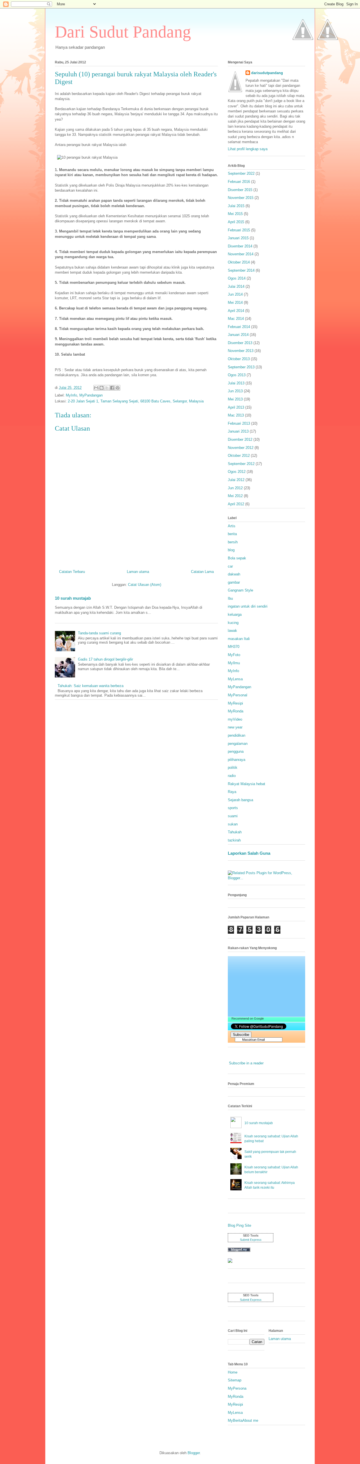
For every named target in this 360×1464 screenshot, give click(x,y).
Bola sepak (237, 558)
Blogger (194, 1453)
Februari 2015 (239, 230)
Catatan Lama (202, 572)
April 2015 (236, 222)
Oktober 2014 (239, 262)
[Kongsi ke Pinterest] (117, 388)
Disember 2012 (240, 439)
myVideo (235, 719)
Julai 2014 (236, 286)
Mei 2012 (235, 496)
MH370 (233, 646)
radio (232, 776)
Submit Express (251, 1239)
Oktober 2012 (239, 455)
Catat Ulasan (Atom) (144, 585)
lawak (232, 630)
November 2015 (240, 198)
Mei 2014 (235, 302)
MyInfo (71, 395)
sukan (233, 824)
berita (232, 534)
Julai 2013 (236, 383)
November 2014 (240, 254)
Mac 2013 (236, 415)
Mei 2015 (235, 214)
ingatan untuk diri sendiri (247, 606)
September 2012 (241, 464)
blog (231, 550)
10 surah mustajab (73, 598)
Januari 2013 (238, 431)
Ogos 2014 (237, 278)
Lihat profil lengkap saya (247, 149)
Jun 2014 (235, 294)
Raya (232, 792)
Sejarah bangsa (240, 800)
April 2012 (236, 504)
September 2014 (241, 270)
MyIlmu (234, 663)
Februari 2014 (239, 327)
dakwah (234, 574)
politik (232, 767)
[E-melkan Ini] (96, 388)
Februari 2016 (239, 182)
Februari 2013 (239, 423)
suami (233, 816)
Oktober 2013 (239, 359)
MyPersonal (237, 695)
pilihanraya (236, 760)
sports (233, 808)
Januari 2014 (238, 335)
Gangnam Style (240, 590)
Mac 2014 (236, 318)
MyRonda (235, 711)
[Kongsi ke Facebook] (112, 388)
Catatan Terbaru (72, 572)
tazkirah (234, 840)
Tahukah (235, 832)
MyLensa (235, 679)
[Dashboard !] (328, 56)
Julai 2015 (236, 206)
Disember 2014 (240, 246)
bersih (233, 542)
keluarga (235, 614)
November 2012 (240, 448)
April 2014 (236, 311)
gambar (234, 582)
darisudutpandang (267, 73)
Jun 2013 (235, 391)
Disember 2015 (240, 190)
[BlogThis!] (101, 388)
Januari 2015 (238, 238)
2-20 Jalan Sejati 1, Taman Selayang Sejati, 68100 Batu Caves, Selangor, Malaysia (136, 401)
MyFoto (234, 655)
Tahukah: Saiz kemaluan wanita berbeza (90, 686)
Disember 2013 (240, 343)
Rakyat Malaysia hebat (246, 784)
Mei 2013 (235, 399)
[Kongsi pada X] (107, 388)
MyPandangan (91, 395)
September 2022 (241, 173)
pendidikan (236, 735)
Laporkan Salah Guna (249, 853)
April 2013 (236, 407)
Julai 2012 (236, 480)
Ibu (230, 598)
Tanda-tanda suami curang (99, 633)
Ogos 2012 (237, 471)
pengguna (236, 751)
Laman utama (138, 572)
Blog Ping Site (239, 1225)
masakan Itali (239, 639)
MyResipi (235, 703)
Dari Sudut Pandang (123, 32)
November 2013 (240, 351)
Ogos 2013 (237, 375)
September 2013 (241, 367)
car (230, 566)
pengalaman (238, 743)
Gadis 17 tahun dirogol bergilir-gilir (105, 659)
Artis (231, 526)
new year (235, 727)
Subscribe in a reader (246, 1063)
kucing (233, 623)
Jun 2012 (235, 488)
